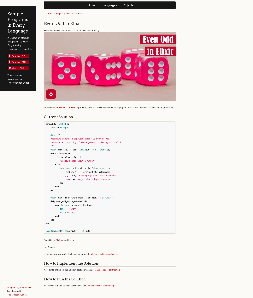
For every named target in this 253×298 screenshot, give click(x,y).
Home (91, 5)
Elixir (73, 107)
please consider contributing (104, 253)
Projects (128, 5)
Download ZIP (18, 56)
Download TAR (19, 62)
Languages (110, 5)
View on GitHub (19, 68)
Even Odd (63, 107)
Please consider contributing (107, 269)
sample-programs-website (19, 287)
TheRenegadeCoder (18, 82)
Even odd (70, 13)
